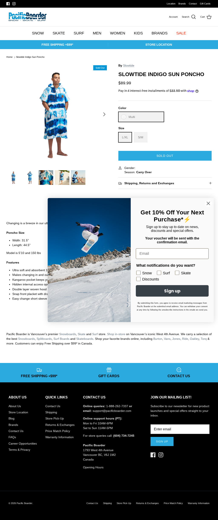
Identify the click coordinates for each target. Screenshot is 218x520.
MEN (97, 33)
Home (9, 57)
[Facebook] (8, 3)
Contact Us (16, 431)
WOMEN (117, 33)
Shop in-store (116, 334)
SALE (181, 33)
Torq (204, 338)
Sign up (162, 441)
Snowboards (67, 334)
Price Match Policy (57, 431)
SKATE (59, 33)
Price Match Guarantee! (117, 3)
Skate (81, 334)
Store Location (18, 412)
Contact (193, 3)
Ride (185, 338)
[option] (57, 114)
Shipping (51, 412)
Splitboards (44, 338)
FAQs (12, 437)
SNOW (38, 33)
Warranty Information (59, 437)
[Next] (104, 114)
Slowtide (128, 65)
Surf (95, 334)
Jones (176, 338)
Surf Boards (61, 338)
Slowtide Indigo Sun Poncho (30, 57)
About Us (15, 406)
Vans (167, 338)
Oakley (194, 338)
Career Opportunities (23, 443)
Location (171, 3)
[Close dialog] (208, 203)
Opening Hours (93, 467)
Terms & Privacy (19, 449)
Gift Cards (205, 3)
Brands (182, 3)
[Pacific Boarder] (27, 17)
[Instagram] (14, 3)
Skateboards (84, 338)
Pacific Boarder (24, 503)
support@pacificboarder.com (112, 410)
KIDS (138, 33)
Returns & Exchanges (60, 424)
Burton (157, 338)
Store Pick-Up (54, 418)
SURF (79, 33)
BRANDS (160, 33)
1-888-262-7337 (117, 406)
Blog (11, 418)
